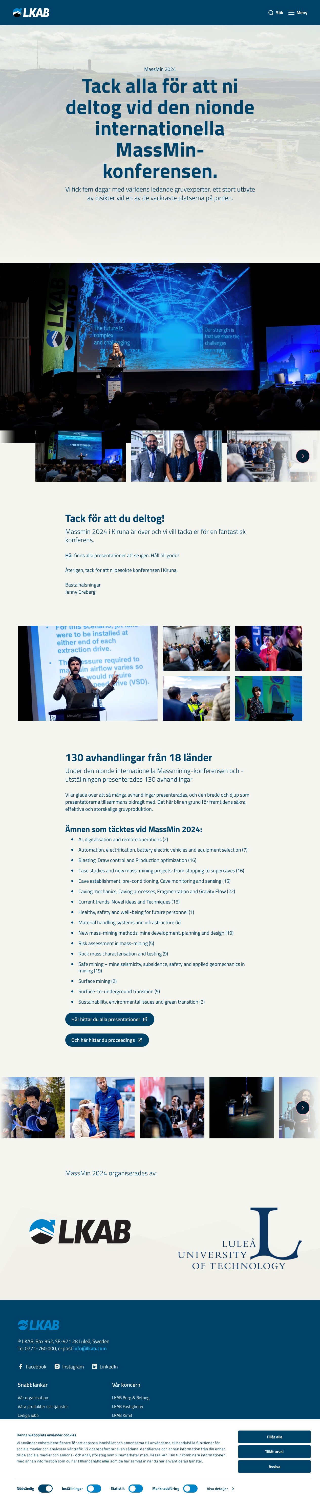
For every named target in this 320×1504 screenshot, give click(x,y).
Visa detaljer (217, 1489)
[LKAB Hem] (31, 12)
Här (69, 555)
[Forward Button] (303, 456)
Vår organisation (33, 1397)
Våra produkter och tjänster (43, 1406)
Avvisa (274, 1466)
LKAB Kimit (122, 1415)
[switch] (94, 1488)
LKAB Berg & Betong (131, 1397)
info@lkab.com (90, 1348)
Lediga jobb (28, 1415)
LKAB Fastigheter (128, 1406)
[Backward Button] (17, 456)
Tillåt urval (274, 1452)
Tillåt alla (274, 1437)
